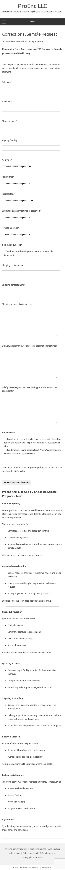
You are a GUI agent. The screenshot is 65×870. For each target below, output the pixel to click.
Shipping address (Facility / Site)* (17, 304)
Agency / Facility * (10, 140)
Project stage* (9, 194)
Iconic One (17, 867)
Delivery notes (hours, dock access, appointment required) (29, 346)
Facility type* (8, 177)
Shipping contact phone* (13, 285)
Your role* (7, 160)
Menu (32, 21)
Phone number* (9, 121)
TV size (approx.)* (10, 228)
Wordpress (46, 867)
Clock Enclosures (38, 849)
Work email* (8, 101)
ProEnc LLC (32, 6)
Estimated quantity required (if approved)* (21, 211)
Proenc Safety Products (16, 849)
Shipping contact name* (13, 265)
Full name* (7, 82)
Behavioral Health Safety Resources (39, 853)
